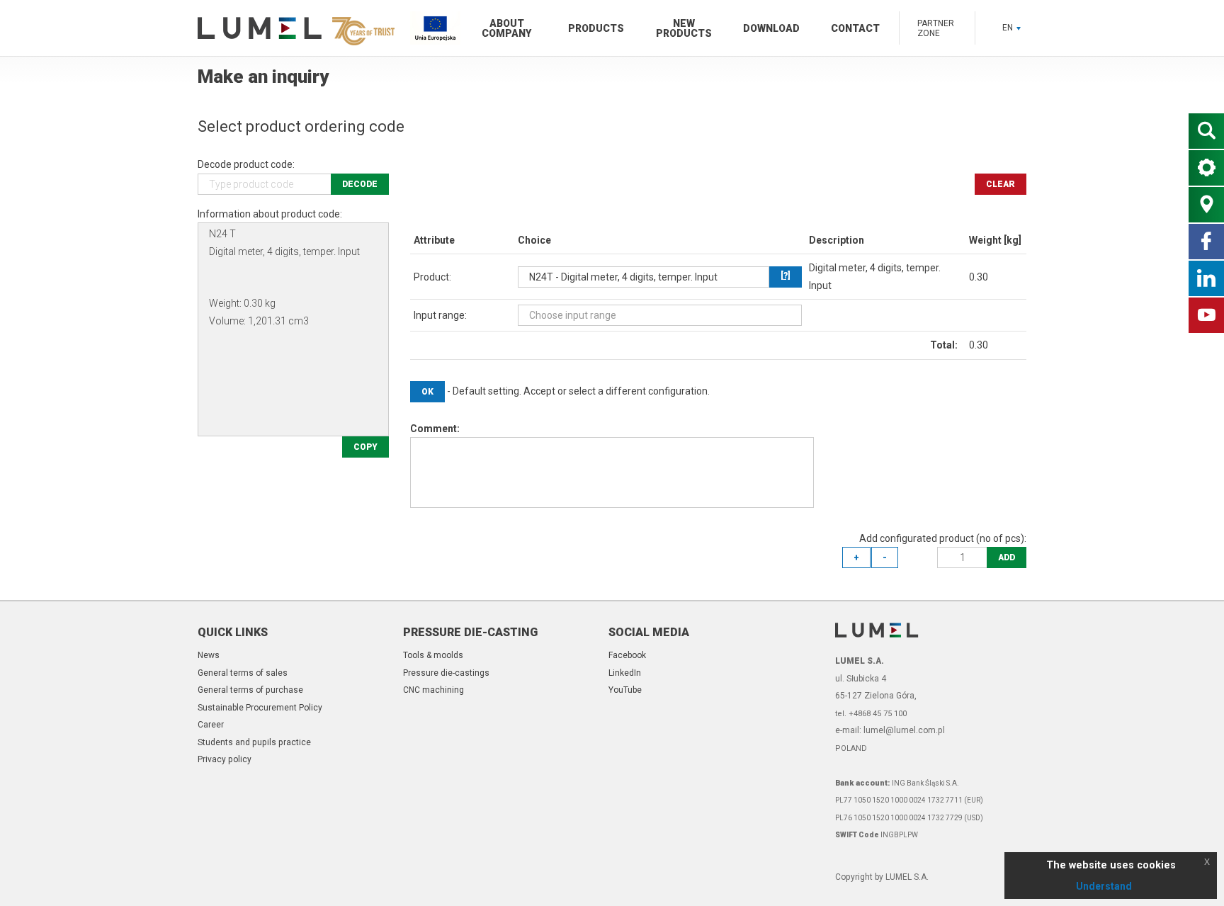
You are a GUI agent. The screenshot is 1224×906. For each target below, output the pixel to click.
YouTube (625, 690)
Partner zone (935, 28)
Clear (1000, 184)
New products (684, 28)
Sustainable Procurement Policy (260, 708)
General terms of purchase (250, 690)
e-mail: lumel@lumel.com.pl (890, 730)
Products (596, 28)
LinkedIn (624, 673)
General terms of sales (243, 673)
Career (211, 725)
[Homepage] (293, 28)
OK (427, 392)
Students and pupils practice (254, 742)
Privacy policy (224, 759)
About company (506, 28)
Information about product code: (270, 214)
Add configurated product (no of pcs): (942, 538)
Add (1006, 557)
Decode (360, 184)
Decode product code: (246, 164)
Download (771, 28)
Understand (1104, 886)
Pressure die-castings (446, 673)
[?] (785, 276)
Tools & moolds (433, 655)
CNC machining (433, 690)
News (209, 655)
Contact (855, 28)
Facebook (627, 655)
